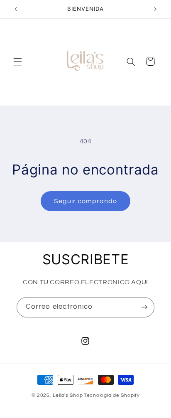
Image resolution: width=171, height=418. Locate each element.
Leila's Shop (68, 395)
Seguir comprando (85, 201)
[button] (17, 61)
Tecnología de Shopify (111, 395)
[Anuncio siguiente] (155, 9)
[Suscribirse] (144, 307)
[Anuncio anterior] (16, 9)
